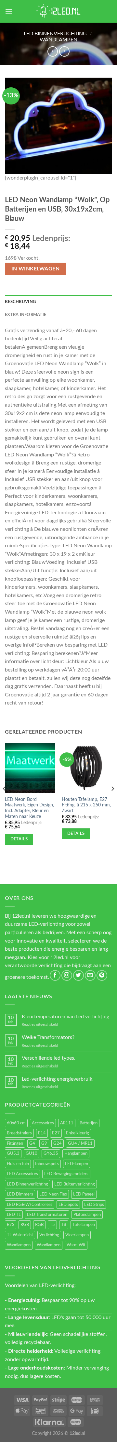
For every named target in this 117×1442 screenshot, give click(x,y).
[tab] (58, 301)
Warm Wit (76, 1245)
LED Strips (94, 1205)
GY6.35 (51, 1153)
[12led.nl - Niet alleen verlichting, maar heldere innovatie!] (58, 11)
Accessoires (43, 1123)
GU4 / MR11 (80, 1143)
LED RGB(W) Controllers (29, 1205)
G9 (44, 1143)
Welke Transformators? (48, 1037)
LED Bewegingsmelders (66, 1174)
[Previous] (4, 801)
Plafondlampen (87, 1215)
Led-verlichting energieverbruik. (58, 1079)
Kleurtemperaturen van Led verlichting (65, 1016)
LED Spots (68, 1205)
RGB (24, 1225)
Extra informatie (25, 315)
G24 (57, 1143)
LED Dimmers (20, 1194)
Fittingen (15, 1143)
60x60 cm (16, 1123)
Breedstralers (19, 1133)
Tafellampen (83, 1225)
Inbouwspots (47, 1164)
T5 (52, 1225)
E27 (56, 1133)
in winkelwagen (35, 269)
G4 (32, 1143)
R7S (10, 1225)
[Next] (112, 801)
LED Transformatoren (47, 1215)
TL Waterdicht (20, 1235)
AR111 (66, 1123)
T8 (63, 1225)
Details (19, 839)
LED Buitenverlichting (74, 1184)
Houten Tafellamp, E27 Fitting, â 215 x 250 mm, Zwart (86, 805)
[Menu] (9, 11)
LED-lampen (76, 1164)
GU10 (31, 1153)
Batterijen (89, 1123)
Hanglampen (75, 1153)
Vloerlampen (77, 1235)
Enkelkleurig (77, 1133)
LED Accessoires (22, 1174)
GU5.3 (13, 1153)
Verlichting (49, 1235)
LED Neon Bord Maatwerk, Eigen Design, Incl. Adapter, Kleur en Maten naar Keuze (29, 808)
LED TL (14, 1215)
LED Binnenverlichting (55, 33)
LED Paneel (84, 1194)
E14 (42, 1133)
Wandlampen (58, 39)
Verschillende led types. (48, 1058)
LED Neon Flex (53, 1194)
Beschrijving (20, 302)
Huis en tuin (18, 1164)
